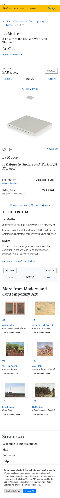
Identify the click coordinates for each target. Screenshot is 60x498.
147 (34, 360)
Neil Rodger (37, 407)
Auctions (7, 21)
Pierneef (18, 261)
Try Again (52, 8)
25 (3, 319)
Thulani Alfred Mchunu (12, 366)
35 (33, 319)
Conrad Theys (38, 366)
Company (8, 456)
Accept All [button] (29, 491)
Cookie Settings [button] (13, 491)
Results (50, 270)
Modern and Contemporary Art (31, 21)
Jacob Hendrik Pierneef (42, 325)
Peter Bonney (8, 407)
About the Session (11, 54)
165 (34, 401)
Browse (51, 71)
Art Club (10, 25)
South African (30, 261)
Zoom (31, 89)
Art (3, 261)
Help (5, 461)
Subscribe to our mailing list (20, 444)
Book (9, 261)
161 (4, 401)
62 (3, 360)
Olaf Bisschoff (8, 325)
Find (5, 450)
